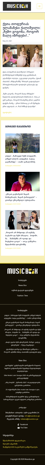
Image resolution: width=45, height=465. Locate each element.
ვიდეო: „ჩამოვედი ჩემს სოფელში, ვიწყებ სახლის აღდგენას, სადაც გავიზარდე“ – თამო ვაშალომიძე (20, 159)
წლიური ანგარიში (10, 444)
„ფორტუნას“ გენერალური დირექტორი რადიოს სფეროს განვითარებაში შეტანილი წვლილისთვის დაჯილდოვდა (22, 368)
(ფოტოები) (7, 112)
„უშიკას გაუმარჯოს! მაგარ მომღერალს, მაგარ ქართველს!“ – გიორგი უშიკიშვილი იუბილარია (21, 197)
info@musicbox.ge (32, 416)
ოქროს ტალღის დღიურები (22, 290)
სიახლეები (8, 165)
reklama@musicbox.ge (29, 419)
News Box (22, 285)
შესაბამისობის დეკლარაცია (14, 441)
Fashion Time (22, 296)
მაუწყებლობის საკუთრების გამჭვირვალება (20, 447)
